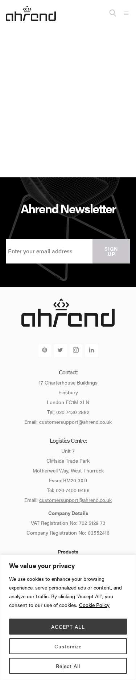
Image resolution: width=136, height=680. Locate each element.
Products (68, 551)
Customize (68, 646)
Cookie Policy (94, 604)
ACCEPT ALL (68, 626)
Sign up (111, 251)
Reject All (68, 665)
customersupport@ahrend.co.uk (75, 421)
